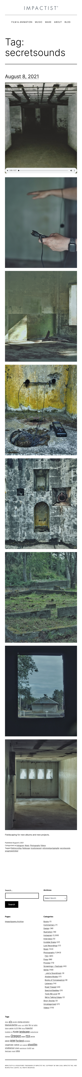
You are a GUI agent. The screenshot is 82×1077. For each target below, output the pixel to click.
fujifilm (36, 1025)
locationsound (36, 848)
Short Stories (49, 1001)
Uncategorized (50, 1004)
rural (21, 1045)
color (26, 1025)
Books (46, 921)
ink (11, 1032)
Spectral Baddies (52, 990)
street (17, 1048)
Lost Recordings (50, 946)
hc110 (16, 1028)
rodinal (16, 1045)
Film (46, 956)
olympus (7, 1036)
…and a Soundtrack (53, 973)
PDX (28, 1036)
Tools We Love (51, 994)
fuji (32, 1025)
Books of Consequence (54, 980)
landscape (24, 1031)
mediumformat (34, 1032)
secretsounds (65, 848)
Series (46, 970)
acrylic (15, 1022)
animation (26, 1022)
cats (23, 1025)
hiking (23, 1028)
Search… (9, 890)
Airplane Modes (51, 977)
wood (13, 1051)
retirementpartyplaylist (50, 848)
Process (47, 963)
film (30, 1025)
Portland (20, 1040)
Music (27, 845)
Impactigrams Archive (14, 921)
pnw (12, 1040)
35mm (6, 1022)
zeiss (18, 1051)
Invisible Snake (50, 942)
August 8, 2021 (22, 76)
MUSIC (38, 22)
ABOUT (58, 22)
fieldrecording (16, 848)
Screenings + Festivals (53, 966)
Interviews (48, 939)
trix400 (29, 1048)
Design (46, 928)
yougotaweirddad (11, 851)
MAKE (48, 22)
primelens (27, 1041)
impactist (29, 1028)
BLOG (68, 22)
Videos (43, 845)
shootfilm (32, 1044)
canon (19, 1025)
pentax (33, 1036)
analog (20, 1022)
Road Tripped (50, 987)
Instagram (20, 845)
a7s (10, 1021)
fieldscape (26, 848)
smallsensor (10, 1048)
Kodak (16, 1031)
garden (11, 1028)
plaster (7, 1041)
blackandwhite (11, 1025)
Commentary (49, 925)
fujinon (7, 1028)
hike (19, 1028)
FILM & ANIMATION (21, 22)
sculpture (24, 1045)
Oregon (16, 1036)
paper (23, 1036)
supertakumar (23, 1048)
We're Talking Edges (53, 997)
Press (46, 959)
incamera (7, 1032)
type (33, 1048)
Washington (8, 1051)
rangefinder (9, 1045)
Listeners (48, 983)
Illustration (48, 932)
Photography (35, 845)
